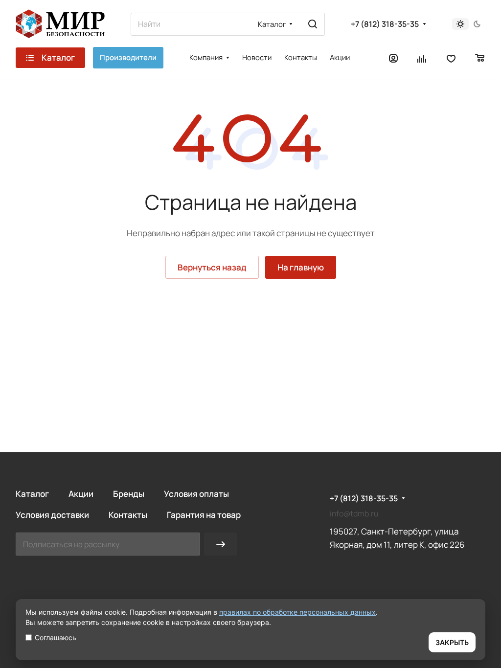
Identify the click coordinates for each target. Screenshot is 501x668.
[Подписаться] (220, 544)
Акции (80, 493)
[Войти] (393, 58)
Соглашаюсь (55, 637)
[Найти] (312, 24)
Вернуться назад (212, 267)
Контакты (128, 514)
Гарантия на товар (204, 514)
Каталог (32, 493)
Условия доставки (52, 514)
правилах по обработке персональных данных (297, 612)
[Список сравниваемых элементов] (422, 58)
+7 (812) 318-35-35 (385, 24)
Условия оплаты (196, 493)
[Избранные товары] (451, 58)
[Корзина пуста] (480, 58)
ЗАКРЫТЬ (452, 642)
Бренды (128, 493)
